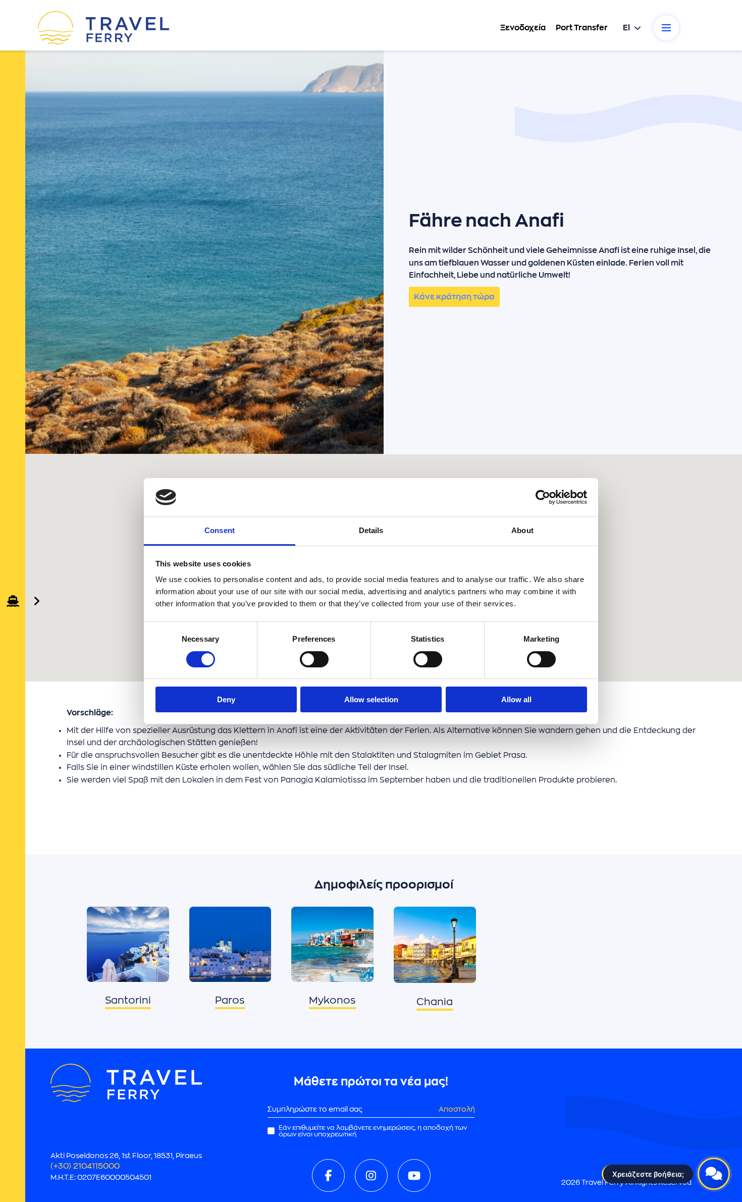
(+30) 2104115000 (85, 1166)
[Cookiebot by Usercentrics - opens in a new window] (543, 497)
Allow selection (371, 699)
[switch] (314, 659)
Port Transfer (582, 28)
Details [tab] (371, 530)
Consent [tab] (219, 530)
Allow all (516, 699)
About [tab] (522, 530)
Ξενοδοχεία (523, 28)
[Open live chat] (714, 1174)
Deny (226, 699)
